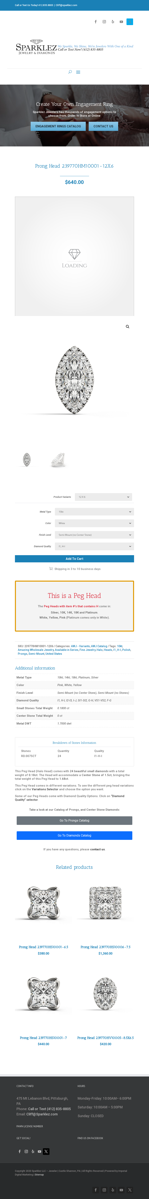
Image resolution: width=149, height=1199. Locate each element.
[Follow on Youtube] (121, 21)
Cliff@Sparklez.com (42, 1114)
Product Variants (62, 497)
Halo (100, 649)
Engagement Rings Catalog (58, 126)
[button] (127, 326)
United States (53, 653)
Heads (108, 649)
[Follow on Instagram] (104, 21)
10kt (119, 646)
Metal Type (45, 511)
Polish (126, 649)
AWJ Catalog (99, 646)
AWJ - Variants (80, 646)
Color (48, 523)
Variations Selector (45, 789)
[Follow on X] (129, 21)
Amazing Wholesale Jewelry (36, 649)
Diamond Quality (42, 546)
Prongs (22, 653)
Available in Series (66, 649)
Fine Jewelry (87, 649)
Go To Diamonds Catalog (74, 835)
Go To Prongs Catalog (74, 820)
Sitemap (39, 1174)
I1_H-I (117, 649)
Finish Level (45, 535)
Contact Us (103, 126)
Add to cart (74, 559)
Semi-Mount (36, 653)
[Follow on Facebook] (95, 21)
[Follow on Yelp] (112, 21)
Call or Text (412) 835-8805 (49, 1109)
